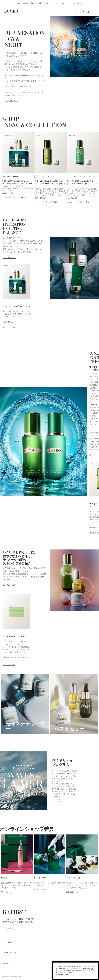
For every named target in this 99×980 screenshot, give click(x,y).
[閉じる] (92, 969)
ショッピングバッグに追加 (14, 197)
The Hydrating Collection (48, 181)
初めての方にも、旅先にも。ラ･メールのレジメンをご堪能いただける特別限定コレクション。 (18, 188)
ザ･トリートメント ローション (45, 176)
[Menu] (96, 11)
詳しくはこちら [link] (9, 257)
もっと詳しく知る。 (63, 974)
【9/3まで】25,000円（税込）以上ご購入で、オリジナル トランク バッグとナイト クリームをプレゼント (49, 3)
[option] (49, 781)
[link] (11, 100)
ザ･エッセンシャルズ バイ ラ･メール (18, 184)
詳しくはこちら (9, 327)
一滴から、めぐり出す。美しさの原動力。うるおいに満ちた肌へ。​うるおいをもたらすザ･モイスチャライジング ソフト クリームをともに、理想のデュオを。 (51, 191)
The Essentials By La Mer (15, 181)
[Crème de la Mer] (18, 11)
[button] (5, 3)
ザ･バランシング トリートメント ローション (81, 176)
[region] (75, 970)
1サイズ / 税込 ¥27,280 (10, 176)
